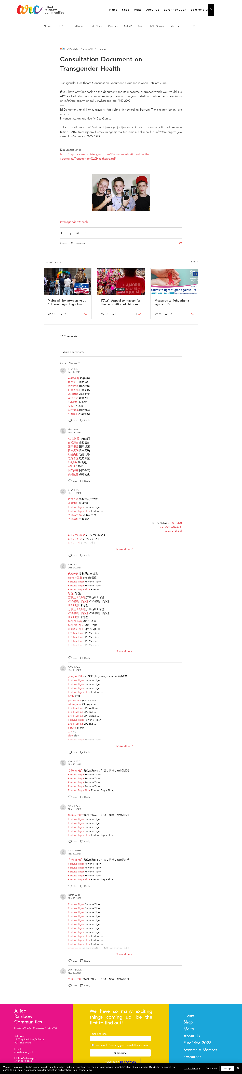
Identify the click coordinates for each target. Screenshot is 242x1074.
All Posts (48, 26)
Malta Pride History (134, 26)
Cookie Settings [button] (192, 1068)
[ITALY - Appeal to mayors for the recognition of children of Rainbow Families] (121, 281)
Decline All (211, 1068)
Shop (188, 1022)
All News (78, 26)
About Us (192, 1036)
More (173, 26)
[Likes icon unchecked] (70, 421)
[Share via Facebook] (61, 233)
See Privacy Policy (82, 1070)
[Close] (238, 1068)
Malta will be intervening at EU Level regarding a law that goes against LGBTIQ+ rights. (67, 302)
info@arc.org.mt (23, 1052)
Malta (189, 1029)
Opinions (113, 26)
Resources (192, 1056)
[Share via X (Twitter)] (69, 233)
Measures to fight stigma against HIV (172, 302)
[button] (194, 26)
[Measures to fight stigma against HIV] (174, 281)
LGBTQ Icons (157, 26)
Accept (227, 1068)
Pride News (96, 26)
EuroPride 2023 (198, 1042)
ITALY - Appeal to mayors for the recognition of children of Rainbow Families (120, 302)
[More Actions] (180, 371)
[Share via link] (85, 233)
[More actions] (180, 49)
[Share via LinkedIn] (77, 233)
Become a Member (200, 1049)
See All (194, 261)
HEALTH (63, 26)
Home (189, 1015)
